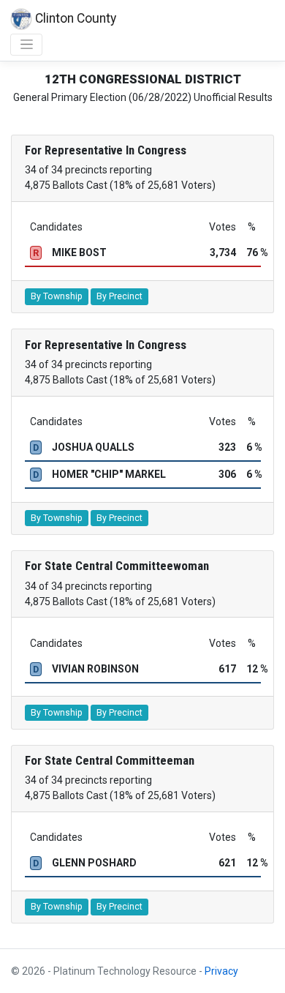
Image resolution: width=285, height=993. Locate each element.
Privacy (221, 971)
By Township (57, 296)
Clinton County (74, 18)
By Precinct (119, 296)
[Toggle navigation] (26, 45)
